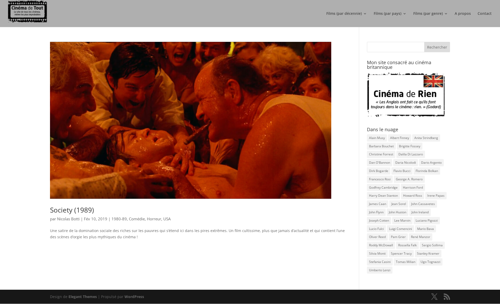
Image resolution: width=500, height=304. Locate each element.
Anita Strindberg (426, 138)
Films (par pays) (387, 14)
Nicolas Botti (68, 218)
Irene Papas (436, 195)
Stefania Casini (380, 262)
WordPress (134, 296)
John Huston (397, 212)
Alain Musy (377, 138)
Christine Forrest (381, 154)
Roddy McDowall (381, 245)
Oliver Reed (377, 237)
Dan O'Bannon (379, 162)
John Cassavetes (423, 204)
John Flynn (376, 212)
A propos (463, 14)
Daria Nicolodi (405, 162)
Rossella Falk (407, 245)
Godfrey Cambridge (383, 187)
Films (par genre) (428, 14)
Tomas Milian (405, 262)
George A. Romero (409, 179)
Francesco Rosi (380, 179)
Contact (485, 14)
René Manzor (420, 237)
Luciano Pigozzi (427, 220)
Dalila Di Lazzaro (410, 154)
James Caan (377, 204)
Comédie (137, 218)
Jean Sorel (398, 204)
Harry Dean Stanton (383, 195)
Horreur (154, 218)
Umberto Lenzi (379, 270)
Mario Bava (425, 229)
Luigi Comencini (400, 229)
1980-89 (119, 218)
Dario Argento (431, 162)
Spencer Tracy (401, 253)
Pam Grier (398, 237)
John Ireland (420, 212)
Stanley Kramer (428, 253)
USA (167, 218)
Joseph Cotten (379, 220)
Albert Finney (399, 138)
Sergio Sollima (432, 245)
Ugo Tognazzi (430, 262)
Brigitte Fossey (409, 146)
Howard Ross (412, 195)
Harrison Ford (413, 187)
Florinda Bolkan (427, 171)
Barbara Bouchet (381, 146)
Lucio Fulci (376, 229)
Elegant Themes (82, 296)
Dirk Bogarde (378, 171)
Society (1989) (72, 210)
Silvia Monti (377, 253)
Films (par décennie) (344, 14)
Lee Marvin (402, 220)
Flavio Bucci (401, 171)
